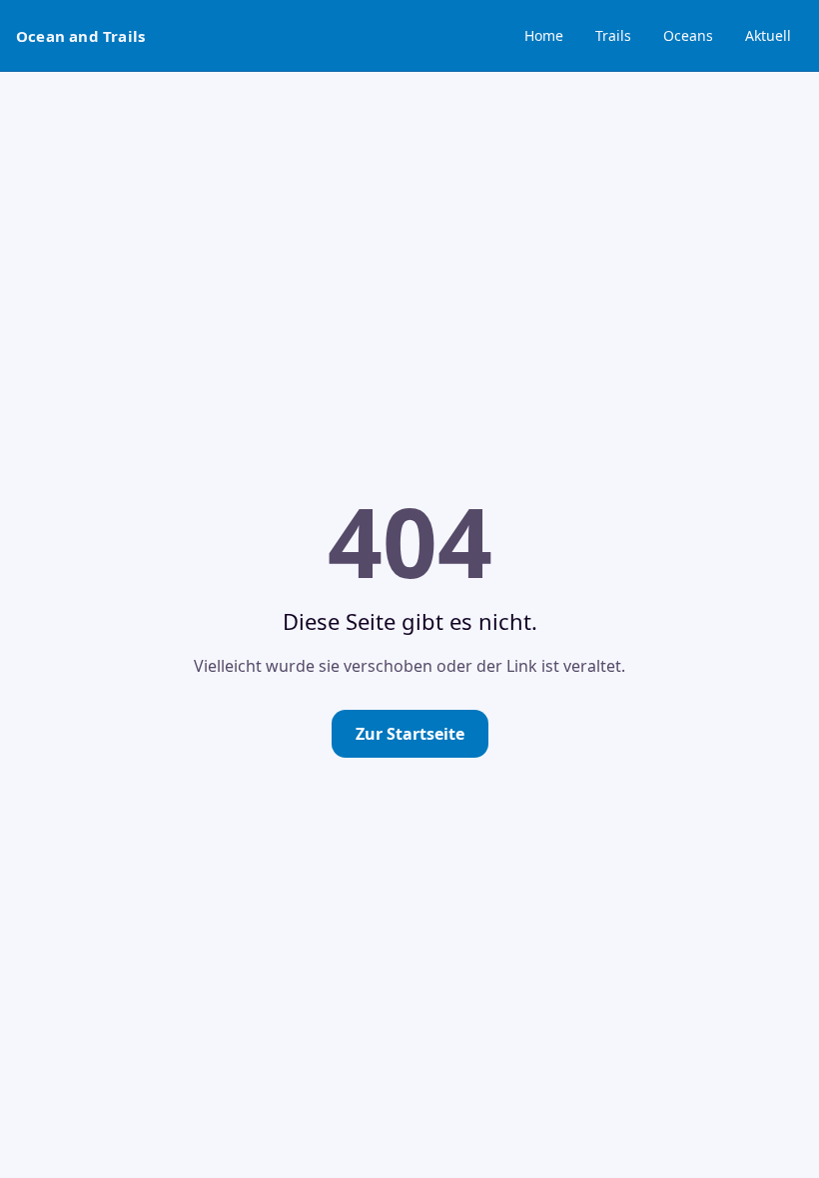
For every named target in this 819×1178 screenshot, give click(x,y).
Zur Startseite (410, 734)
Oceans (688, 35)
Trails (613, 35)
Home (543, 35)
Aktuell (768, 35)
